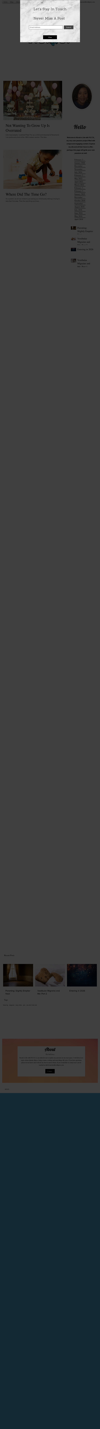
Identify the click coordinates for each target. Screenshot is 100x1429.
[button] (50, 37)
